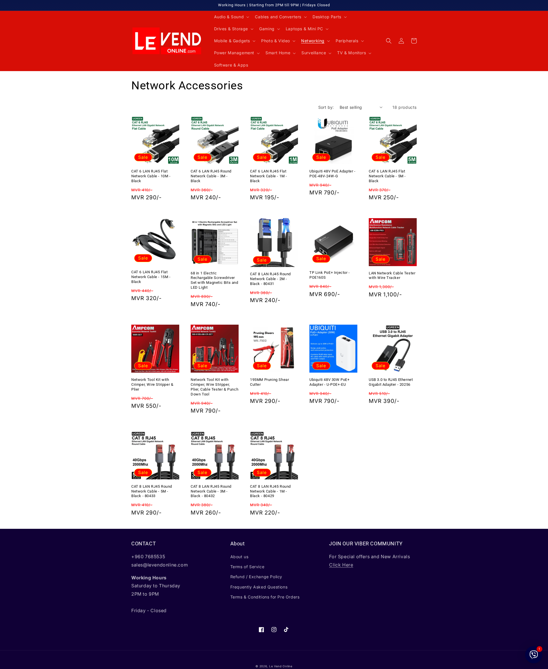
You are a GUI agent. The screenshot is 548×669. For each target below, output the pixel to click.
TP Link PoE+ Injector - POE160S (329, 275)
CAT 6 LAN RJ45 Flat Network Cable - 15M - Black (151, 277)
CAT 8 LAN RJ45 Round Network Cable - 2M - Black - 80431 (270, 279)
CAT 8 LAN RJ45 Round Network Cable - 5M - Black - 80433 (151, 491)
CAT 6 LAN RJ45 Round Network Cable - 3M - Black (211, 176)
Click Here (341, 565)
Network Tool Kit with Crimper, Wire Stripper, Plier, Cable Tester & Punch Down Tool (214, 386)
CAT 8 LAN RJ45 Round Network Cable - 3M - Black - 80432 (211, 491)
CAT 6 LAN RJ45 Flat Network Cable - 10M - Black (151, 176)
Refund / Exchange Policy (256, 576)
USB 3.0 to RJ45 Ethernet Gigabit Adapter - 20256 (391, 382)
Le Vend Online (281, 666)
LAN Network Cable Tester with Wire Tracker (392, 275)
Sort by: (326, 107)
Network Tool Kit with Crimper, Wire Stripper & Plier (152, 384)
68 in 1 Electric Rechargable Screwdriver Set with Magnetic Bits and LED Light (214, 280)
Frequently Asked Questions (259, 586)
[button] (231, 17)
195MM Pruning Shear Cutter (269, 382)
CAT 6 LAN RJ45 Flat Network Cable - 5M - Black (387, 176)
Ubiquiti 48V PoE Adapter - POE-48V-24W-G (332, 173)
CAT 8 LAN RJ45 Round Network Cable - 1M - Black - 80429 (270, 491)
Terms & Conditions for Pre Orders (265, 596)
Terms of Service (247, 566)
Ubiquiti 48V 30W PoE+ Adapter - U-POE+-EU (329, 382)
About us (239, 556)
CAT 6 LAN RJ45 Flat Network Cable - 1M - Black (268, 176)
